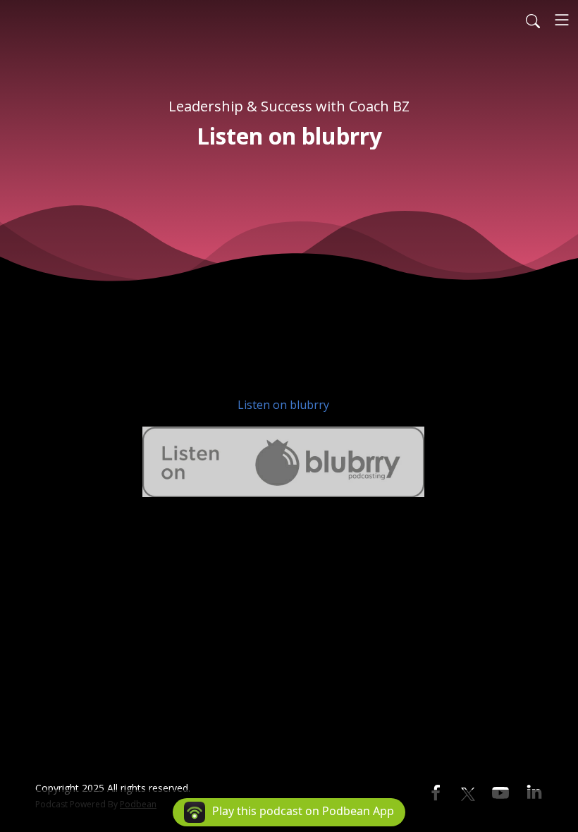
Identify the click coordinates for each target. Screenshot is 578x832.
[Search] (533, 20)
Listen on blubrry (283, 404)
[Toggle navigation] (562, 19)
